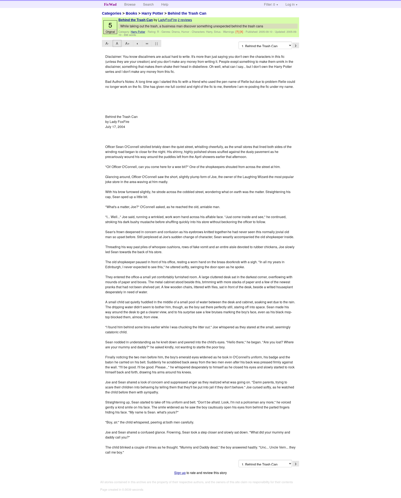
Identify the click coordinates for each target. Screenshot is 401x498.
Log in (290, 4)
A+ (127, 43)
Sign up (180, 472)
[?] (238, 32)
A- (107, 43)
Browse (130, 4)
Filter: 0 (269, 4)
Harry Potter (152, 13)
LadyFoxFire (167, 19)
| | (156, 43)
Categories (111, 13)
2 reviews (185, 19)
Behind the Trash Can (187, 13)
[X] (242, 32)
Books (131, 13)
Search (148, 4)
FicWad (110, 4)
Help (164, 4)
